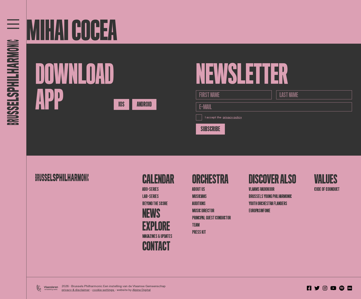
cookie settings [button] (103, 290)
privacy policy (232, 117)
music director (203, 210)
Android (144, 104)
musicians (199, 196)
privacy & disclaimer (76, 290)
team (195, 225)
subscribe (210, 129)
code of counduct (327, 189)
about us (198, 189)
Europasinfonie (259, 210)
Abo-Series (150, 189)
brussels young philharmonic (270, 196)
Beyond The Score (155, 203)
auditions (199, 203)
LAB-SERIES (150, 196)
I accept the (223, 117)
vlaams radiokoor (261, 189)
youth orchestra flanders (268, 203)
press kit (199, 232)
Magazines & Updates (157, 236)
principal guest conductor (211, 218)
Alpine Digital (141, 290)
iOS (121, 104)
